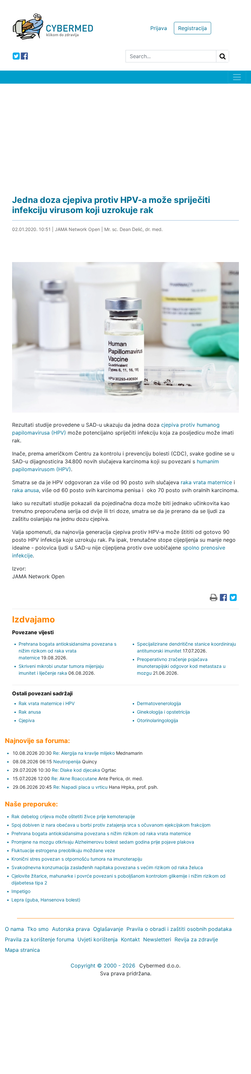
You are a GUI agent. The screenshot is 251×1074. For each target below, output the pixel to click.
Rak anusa (30, 712)
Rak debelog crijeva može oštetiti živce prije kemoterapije (73, 816)
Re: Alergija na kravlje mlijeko (84, 753)
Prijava (158, 28)
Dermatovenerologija (159, 703)
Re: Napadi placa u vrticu (80, 787)
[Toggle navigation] (237, 77)
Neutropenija (67, 761)
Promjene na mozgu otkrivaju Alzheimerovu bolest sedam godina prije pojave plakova (102, 842)
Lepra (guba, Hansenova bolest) (45, 899)
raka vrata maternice (206, 482)
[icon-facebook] (24, 56)
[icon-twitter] (16, 56)
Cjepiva (27, 720)
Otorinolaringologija (157, 720)
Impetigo (20, 891)
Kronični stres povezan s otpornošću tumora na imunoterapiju (76, 859)
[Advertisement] (125, 132)
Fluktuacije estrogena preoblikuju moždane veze (63, 850)
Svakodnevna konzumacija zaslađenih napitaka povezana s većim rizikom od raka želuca (107, 867)
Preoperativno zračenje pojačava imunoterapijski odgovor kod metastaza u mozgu (181, 666)
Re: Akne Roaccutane (74, 778)
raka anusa (25, 490)
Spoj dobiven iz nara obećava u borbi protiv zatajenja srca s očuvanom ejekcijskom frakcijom (110, 825)
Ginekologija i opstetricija (163, 712)
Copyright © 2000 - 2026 (103, 965)
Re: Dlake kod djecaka (76, 770)
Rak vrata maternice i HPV (47, 703)
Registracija (192, 28)
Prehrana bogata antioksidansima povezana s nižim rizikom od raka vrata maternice (67, 650)
